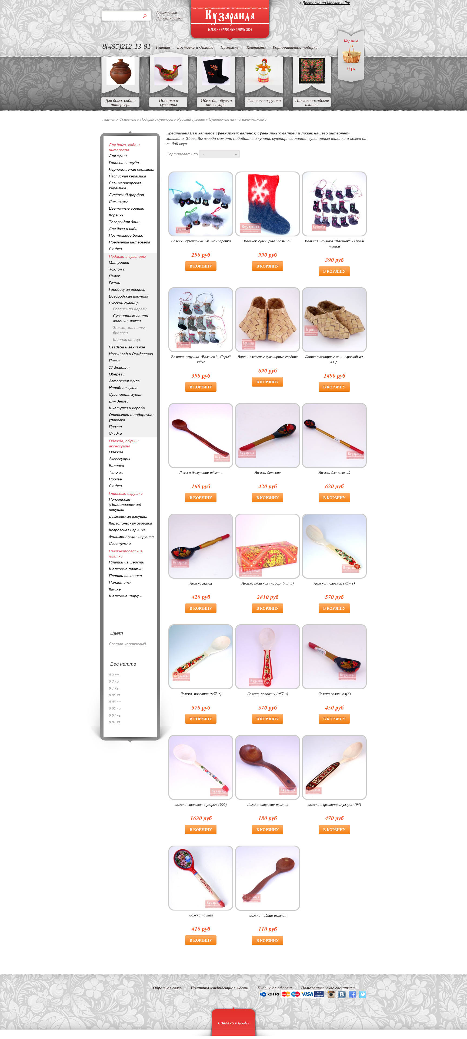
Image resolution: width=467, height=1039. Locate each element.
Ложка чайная (201, 915)
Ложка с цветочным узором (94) (334, 804)
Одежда (116, 451)
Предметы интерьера (129, 242)
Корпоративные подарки (295, 47)
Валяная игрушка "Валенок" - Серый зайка (201, 359)
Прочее (115, 426)
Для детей (119, 401)
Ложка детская (268, 472)
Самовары (118, 201)
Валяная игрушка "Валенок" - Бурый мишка (334, 243)
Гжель (114, 282)
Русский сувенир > (193, 119)
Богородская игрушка (128, 296)
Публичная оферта (275, 987)
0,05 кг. (115, 694)
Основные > (129, 119)
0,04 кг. (115, 715)
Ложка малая (201, 583)
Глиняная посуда (124, 162)
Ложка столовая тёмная (267, 804)
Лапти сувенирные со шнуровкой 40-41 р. (334, 359)
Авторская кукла (124, 380)
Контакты (256, 47)
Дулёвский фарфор (126, 194)
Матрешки (119, 262)
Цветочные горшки (126, 208)
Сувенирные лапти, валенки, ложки (131, 318)
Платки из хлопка (125, 575)
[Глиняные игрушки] (264, 83)
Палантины (120, 582)
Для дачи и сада (123, 228)
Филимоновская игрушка (131, 536)
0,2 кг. (114, 674)
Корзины (116, 214)
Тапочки (116, 472)
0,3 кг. (114, 681)
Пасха (114, 360)
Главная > (110, 119)
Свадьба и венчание (127, 346)
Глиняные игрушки (264, 100)
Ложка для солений (334, 472)
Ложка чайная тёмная (267, 915)
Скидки (115, 248)
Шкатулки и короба (127, 407)
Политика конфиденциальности (219, 987)
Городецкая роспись (127, 289)
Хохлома (117, 269)
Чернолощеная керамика (131, 169)
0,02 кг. (115, 708)
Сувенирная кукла (125, 394)
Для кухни (118, 155)
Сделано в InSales (233, 1022)
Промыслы (230, 47)
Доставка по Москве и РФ (326, 2)
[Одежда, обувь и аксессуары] (216, 83)
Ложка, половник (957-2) (200, 693)
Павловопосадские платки (312, 102)
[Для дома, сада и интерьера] (120, 83)
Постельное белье (126, 235)
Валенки (116, 465)
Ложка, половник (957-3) (267, 693)
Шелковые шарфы (125, 595)
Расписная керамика (127, 176)
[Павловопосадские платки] (311, 83)
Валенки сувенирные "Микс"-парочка (201, 240)
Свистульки (120, 543)
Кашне (115, 589)
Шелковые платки (125, 568)
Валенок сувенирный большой (267, 240)
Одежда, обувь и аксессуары (216, 102)
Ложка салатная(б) (334, 693)
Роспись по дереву (129, 308)
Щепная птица (126, 339)
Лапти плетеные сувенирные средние (268, 356)
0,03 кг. (115, 701)
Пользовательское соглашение (328, 987)
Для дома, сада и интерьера (120, 102)
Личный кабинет (170, 18)
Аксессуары (119, 458)
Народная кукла (123, 387)
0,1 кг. (114, 688)
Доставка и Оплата (195, 47)
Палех (114, 275)
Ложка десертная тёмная (200, 472)
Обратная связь (167, 987)
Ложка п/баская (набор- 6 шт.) (268, 583)
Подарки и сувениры (168, 102)
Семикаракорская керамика (125, 185)
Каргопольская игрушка (130, 523)
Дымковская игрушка (128, 516)
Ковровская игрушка (127, 529)
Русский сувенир (124, 302)
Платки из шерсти (126, 562)
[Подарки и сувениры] (168, 83)
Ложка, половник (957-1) (334, 583)
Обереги (117, 374)
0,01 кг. (115, 721)
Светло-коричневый (127, 643)
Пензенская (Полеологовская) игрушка (125, 504)
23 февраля (119, 367)
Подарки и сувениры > (158, 119)
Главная (163, 47)
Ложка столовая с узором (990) (201, 804)
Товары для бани (124, 221)
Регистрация (166, 12)
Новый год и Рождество (131, 353)
